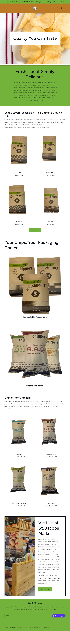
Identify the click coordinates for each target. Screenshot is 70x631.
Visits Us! (45, 589)
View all (35, 229)
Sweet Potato (50, 172)
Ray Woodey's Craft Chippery (19, 627)
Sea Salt (19, 454)
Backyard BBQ (51, 454)
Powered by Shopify (34, 627)
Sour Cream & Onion (19, 503)
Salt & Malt (50, 503)
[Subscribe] (35, 616)
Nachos (50, 221)
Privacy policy (46, 627)
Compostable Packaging (34, 317)
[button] (4, 8)
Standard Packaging (34, 386)
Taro (19, 172)
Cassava (19, 221)
